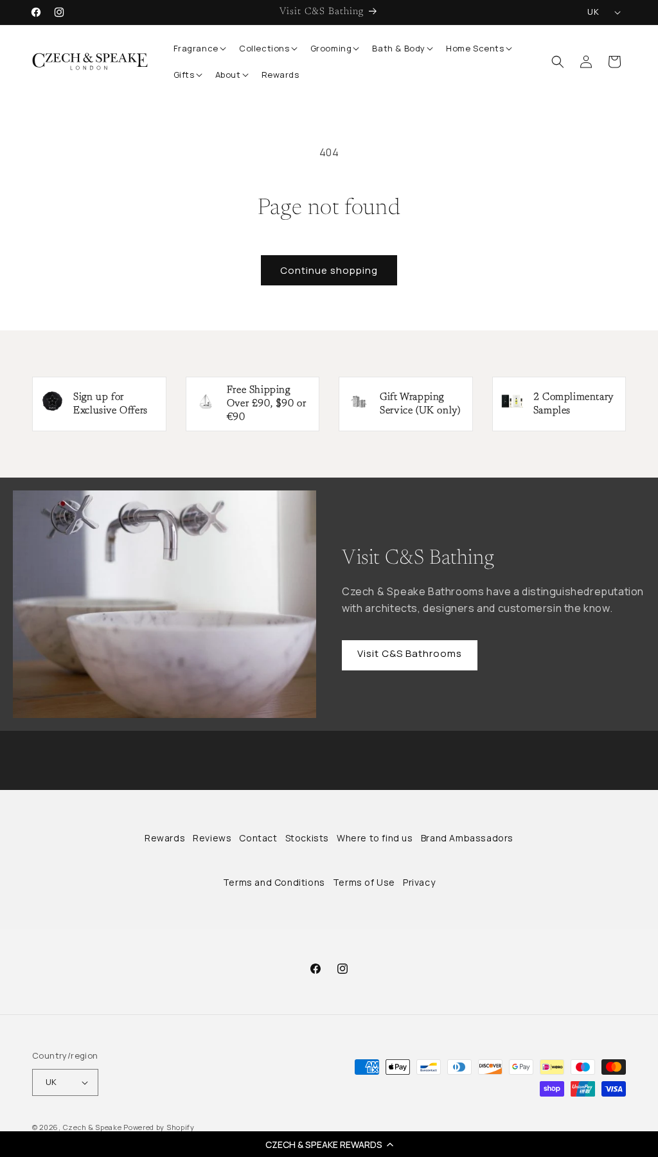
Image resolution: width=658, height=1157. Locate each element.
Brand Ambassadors (467, 838)
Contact (258, 838)
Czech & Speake (92, 1127)
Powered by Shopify (159, 1127)
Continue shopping (329, 270)
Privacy (419, 882)
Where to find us (375, 838)
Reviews (212, 838)
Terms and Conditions (274, 882)
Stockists (307, 838)
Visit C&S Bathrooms (409, 653)
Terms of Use (364, 882)
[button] (329, 1144)
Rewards (165, 838)
